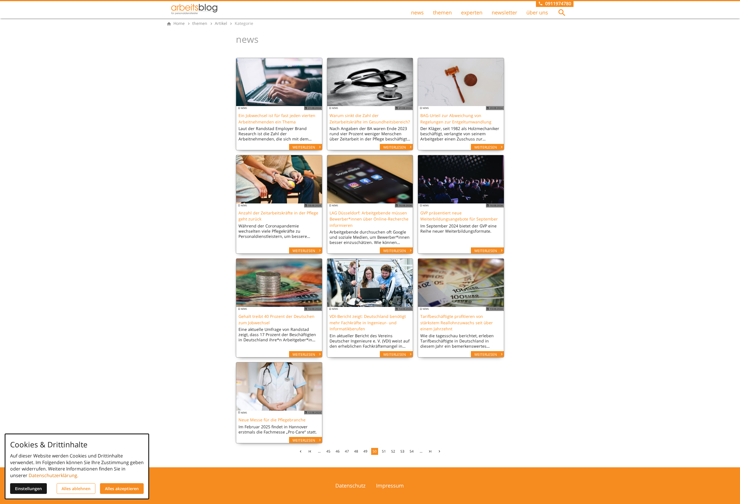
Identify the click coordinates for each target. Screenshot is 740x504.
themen (442, 12)
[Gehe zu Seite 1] (309, 451)
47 (347, 451)
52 (393, 451)
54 (412, 451)
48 (356, 451)
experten (471, 12)
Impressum (390, 485)
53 (402, 451)
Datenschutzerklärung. (53, 475)
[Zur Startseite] (194, 9)
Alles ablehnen (76, 488)
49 (365, 451)
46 (338, 451)
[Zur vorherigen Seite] (300, 451)
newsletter (504, 12)
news (417, 12)
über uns (537, 12)
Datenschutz (350, 485)
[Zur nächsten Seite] (439, 451)
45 (328, 451)
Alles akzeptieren (122, 488)
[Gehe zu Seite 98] (430, 451)
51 (384, 451)
